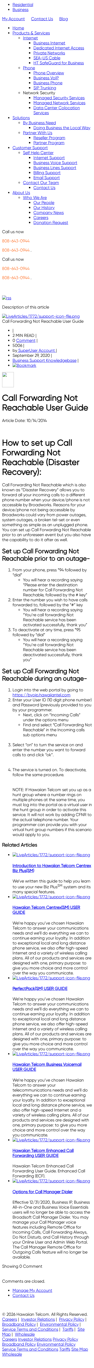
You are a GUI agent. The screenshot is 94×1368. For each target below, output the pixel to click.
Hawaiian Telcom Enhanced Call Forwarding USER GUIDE (43, 1153)
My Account (13, 18)
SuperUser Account (36, 350)
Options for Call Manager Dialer (43, 1191)
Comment (26, 340)
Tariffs (67, 1329)
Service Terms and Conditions (30, 1329)
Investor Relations (38, 1319)
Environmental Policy (59, 1324)
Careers (9, 1319)
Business (20, 9)
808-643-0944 (16, 240)
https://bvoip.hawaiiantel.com (41, 694)
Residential (23, 4)
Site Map (79, 1349)
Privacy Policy (71, 1319)
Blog (63, 18)
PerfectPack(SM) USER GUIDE (40, 988)
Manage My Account (32, 1290)
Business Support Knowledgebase (45, 360)
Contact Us (42, 18)
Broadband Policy (19, 1324)
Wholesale (25, 1334)
